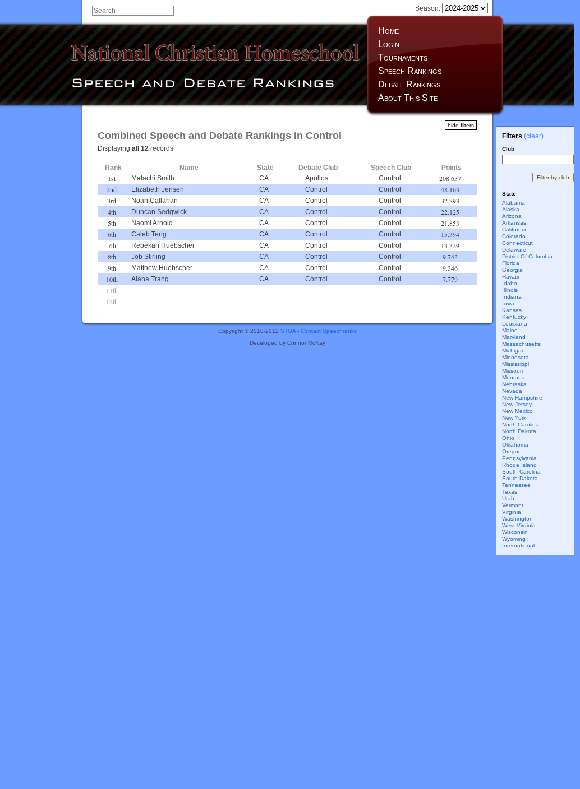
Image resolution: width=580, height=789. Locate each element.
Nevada (512, 391)
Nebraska (514, 384)
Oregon (512, 451)
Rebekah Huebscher (163, 245)
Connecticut (517, 243)
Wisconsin (515, 532)
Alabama (513, 202)
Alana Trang (150, 279)
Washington (517, 519)
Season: (428, 8)
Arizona (512, 216)
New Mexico (517, 411)
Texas (509, 492)
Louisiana (514, 324)
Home (388, 30)
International (518, 545)
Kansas (512, 310)
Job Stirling (148, 257)
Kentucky (514, 317)
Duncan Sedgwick (159, 212)
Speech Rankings (409, 71)
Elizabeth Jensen (157, 189)
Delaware (514, 250)
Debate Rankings (409, 84)
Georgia (512, 270)
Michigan (513, 350)
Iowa (508, 303)
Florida (510, 263)
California (514, 229)
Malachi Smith (152, 178)
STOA (288, 331)
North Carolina (520, 424)
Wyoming (514, 539)
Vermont (512, 505)
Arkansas (514, 223)
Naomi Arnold (152, 223)
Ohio (508, 438)
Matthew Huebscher (161, 268)
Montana (513, 377)
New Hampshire (522, 398)
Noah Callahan (154, 201)
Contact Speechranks (329, 331)
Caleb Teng (149, 234)
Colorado (514, 236)
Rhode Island (519, 465)
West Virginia (519, 525)
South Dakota (520, 478)
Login (388, 44)
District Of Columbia (527, 256)
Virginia (511, 512)
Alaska (510, 209)
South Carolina (521, 471)
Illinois (510, 290)
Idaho (509, 283)
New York (514, 418)
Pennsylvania (519, 458)
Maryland (514, 337)
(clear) (534, 136)
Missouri (512, 371)
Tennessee (516, 485)
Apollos (316, 178)
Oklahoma (515, 445)
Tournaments (402, 57)
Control (390, 178)
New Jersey (517, 404)
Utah (508, 498)
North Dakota (519, 431)
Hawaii (510, 276)
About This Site (408, 98)
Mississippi (515, 364)
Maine (510, 330)
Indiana (512, 297)
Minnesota (515, 357)
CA (264, 178)
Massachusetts (521, 344)
